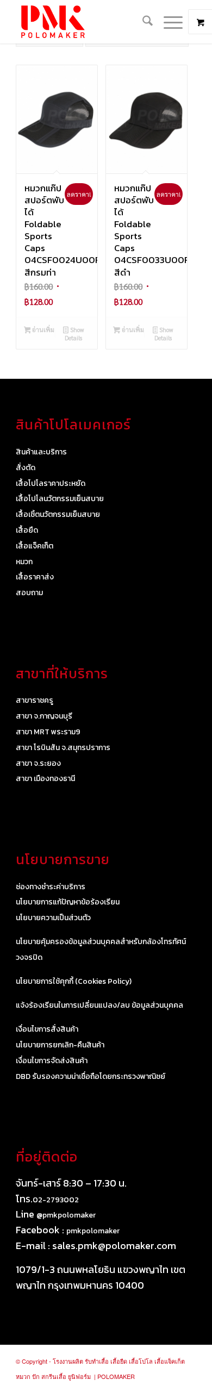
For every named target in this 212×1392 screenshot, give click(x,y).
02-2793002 (56, 1200)
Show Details (74, 334)
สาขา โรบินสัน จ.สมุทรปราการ (63, 747)
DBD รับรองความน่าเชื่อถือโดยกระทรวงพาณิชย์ (90, 1076)
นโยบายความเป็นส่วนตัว (53, 917)
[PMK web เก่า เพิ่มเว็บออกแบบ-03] (88, 21)
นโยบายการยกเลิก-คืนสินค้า (60, 1045)
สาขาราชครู (34, 700)
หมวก (24, 561)
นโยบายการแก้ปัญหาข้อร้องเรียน (68, 902)
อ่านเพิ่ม (42, 330)
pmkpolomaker (93, 1231)
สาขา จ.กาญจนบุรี (44, 716)
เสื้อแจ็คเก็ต (34, 546)
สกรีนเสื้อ (53, 1376)
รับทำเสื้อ (97, 1361)
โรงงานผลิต (68, 1361)
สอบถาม (29, 592)
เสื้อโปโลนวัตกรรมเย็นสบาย (60, 498)
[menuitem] (142, 21)
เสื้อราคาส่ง (35, 577)
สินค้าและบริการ (41, 452)
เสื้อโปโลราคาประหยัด (50, 483)
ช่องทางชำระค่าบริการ (50, 886)
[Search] (142, 21)
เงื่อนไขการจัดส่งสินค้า (52, 1060)
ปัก (36, 1376)
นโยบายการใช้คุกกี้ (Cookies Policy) (74, 981)
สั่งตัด (25, 467)
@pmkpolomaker (66, 1215)
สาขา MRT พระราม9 (48, 732)
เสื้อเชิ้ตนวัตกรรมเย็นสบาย (58, 514)
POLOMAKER (116, 1376)
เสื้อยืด (27, 530)
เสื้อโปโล (141, 1361)
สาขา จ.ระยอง (38, 763)
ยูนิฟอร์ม (79, 1376)
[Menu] (168, 21)
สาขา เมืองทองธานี (45, 778)
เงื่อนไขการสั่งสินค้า (47, 1029)
